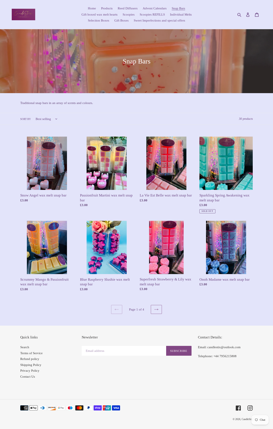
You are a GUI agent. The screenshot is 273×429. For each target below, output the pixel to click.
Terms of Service (31, 353)
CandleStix (247, 419)
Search (24, 347)
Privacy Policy (29, 370)
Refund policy (29, 359)
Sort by (25, 119)
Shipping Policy (30, 365)
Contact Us (27, 376)
